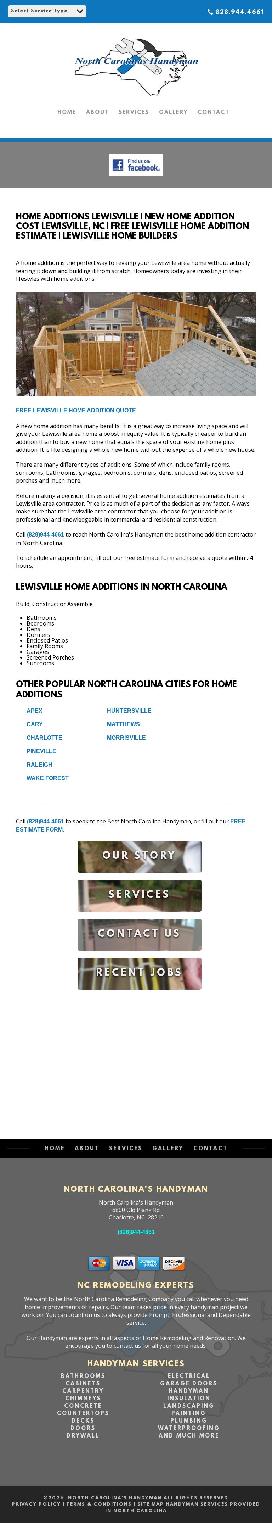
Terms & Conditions (99, 1504)
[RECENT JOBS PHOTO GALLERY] (140, 995)
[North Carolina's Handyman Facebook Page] (136, 177)
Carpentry (83, 1391)
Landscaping (189, 1406)
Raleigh (39, 765)
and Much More (189, 1436)
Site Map (150, 1504)
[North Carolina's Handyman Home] (136, 99)
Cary (35, 724)
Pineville (41, 751)
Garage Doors (188, 1384)
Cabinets (83, 1384)
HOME (66, 113)
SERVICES (134, 113)
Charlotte (44, 738)
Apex (34, 711)
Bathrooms (83, 1376)
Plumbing (189, 1421)
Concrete (83, 1406)
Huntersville (129, 711)
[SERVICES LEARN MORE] (140, 917)
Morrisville (126, 738)
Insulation (189, 1399)
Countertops (83, 1414)
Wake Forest (48, 778)
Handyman (189, 1391)
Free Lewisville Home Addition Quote (76, 410)
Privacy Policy (36, 1504)
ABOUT (97, 113)
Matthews (123, 724)
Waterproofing (189, 1428)
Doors (83, 1428)
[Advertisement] (140, 1057)
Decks (83, 1421)
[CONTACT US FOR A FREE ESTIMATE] (140, 956)
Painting (188, 1414)
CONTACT (214, 113)
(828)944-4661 (45, 535)
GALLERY (173, 113)
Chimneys (83, 1399)
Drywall (83, 1436)
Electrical (189, 1376)
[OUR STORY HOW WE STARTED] (140, 878)
